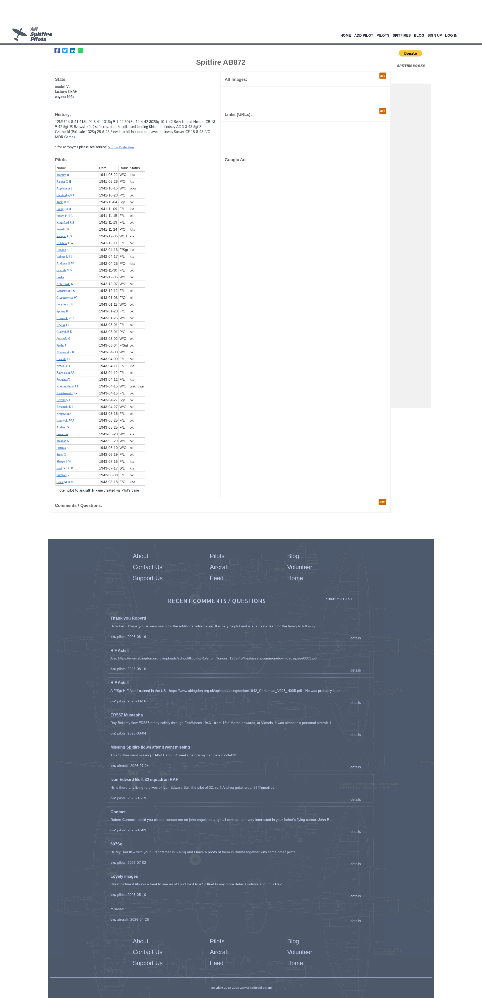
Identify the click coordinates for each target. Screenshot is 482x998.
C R (62, 229)
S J (63, 400)
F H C (64, 216)
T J (62, 325)
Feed (216, 578)
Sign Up (435, 35)
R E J (64, 256)
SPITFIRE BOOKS (411, 65)
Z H (65, 318)
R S (65, 222)
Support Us (148, 578)
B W (65, 263)
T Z (67, 393)
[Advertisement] (239, 14)
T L (63, 359)
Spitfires (402, 35)
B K (64, 332)
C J (63, 366)
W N (63, 202)
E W (64, 243)
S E (64, 304)
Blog (419, 35)
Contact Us (147, 567)
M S (64, 270)
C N (64, 236)
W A (65, 420)
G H (63, 181)
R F (65, 195)
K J (64, 407)
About (140, 556)
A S (64, 188)
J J (67, 386)
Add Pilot (363, 35)
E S (65, 291)
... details (353, 638)
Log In (451, 35)
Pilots (383, 35)
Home (345, 35)
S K (65, 352)
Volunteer (299, 567)
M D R (64, 482)
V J (64, 475)
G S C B (64, 468)
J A (65, 372)
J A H (63, 209)
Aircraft (219, 567)
